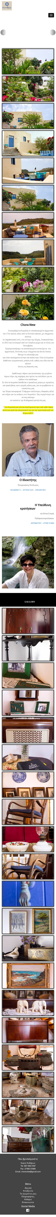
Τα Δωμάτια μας (28, 1195)
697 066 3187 (30, 1168)
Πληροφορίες (28, 1198)
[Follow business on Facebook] (27, 1213)
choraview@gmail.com (31, 1173)
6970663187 (36, 525)
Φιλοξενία (28, 1193)
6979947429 (27, 492)
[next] (52, 33)
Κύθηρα (28, 1201)
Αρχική (28, 1190)
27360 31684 (48, 525)
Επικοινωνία (28, 1204)
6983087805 (40, 492)
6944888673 (15, 492)
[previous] (3, 33)
